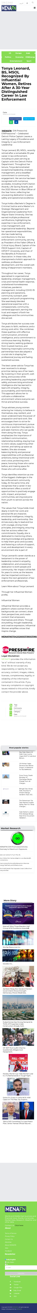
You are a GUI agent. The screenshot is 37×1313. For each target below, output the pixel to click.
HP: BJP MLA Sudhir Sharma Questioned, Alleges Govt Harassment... (14, 1050)
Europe (18, 53)
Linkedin (16, 1293)
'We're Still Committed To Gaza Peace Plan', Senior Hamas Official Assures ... (18, 1122)
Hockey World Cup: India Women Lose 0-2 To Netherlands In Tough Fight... (18, 1075)
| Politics (7, 57)
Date (5, 112)
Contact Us (9, 1239)
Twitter (16, 1285)
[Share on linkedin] (16, 122)
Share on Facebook (15, 118)
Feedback (8, 1251)
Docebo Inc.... (8, 964)
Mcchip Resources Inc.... (12, 947)
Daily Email (17, 1290)
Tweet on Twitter (29, 118)
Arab (28, 53)
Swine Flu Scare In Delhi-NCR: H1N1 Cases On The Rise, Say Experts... (17, 1099)
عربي (21, 3)
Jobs (6, 1248)
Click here (19, 1225)
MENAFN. (15, 1307)
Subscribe (21, 1273)
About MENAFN (10, 1245)
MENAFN (7, 131)
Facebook (17, 1282)
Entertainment (12, 61)
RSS (15, 1296)
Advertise (8, 1242)
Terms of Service (10, 1233)
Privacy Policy (10, 1236)
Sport (27, 61)
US (7, 53)
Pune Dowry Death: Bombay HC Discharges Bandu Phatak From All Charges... (26, 779)
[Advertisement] (18, 30)
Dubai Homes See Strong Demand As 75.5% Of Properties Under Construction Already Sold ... (17, 1024)
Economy (19, 57)
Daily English (11, 1259)
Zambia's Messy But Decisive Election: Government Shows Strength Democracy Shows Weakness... (17, 991)
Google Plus (17, 1287)
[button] (27, 3)
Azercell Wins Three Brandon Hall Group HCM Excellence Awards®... (16, 927)
